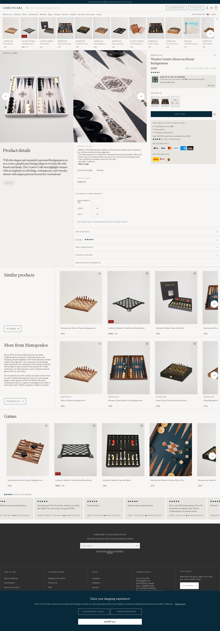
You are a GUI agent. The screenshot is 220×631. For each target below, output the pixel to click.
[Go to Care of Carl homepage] (12, 8)
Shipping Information (56, 578)
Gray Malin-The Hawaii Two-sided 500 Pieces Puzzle (191, 44)
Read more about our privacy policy (110, 552)
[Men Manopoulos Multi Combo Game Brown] (173, 28)
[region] (110, 508)
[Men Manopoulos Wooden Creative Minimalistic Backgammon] (155, 28)
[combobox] (213, 14)
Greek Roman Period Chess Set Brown (82, 44)
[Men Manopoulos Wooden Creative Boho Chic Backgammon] (65, 28)
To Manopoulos (13, 401)
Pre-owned (90, 14)
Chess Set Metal (44, 44)
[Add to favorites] (99, 274)
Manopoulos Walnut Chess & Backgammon (78, 328)
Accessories (33, 14)
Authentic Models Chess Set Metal (170, 328)
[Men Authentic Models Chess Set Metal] (47, 28)
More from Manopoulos (26, 345)
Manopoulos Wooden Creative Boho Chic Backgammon (167, 480)
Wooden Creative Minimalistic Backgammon (153, 44)
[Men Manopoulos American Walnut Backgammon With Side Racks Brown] (209, 28)
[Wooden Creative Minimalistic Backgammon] (165, 101)
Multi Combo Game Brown (171, 44)
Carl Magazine (198, 14)
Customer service (176, 8)
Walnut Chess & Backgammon (8, 44)
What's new (7, 14)
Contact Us (52, 583)
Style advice (196, 8)
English (213, 14)
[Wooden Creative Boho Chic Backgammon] (155, 101)
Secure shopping (11, 578)
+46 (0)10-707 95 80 (147, 588)
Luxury (98, 14)
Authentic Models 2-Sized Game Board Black (126, 328)
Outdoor (73, 14)
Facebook (96, 583)
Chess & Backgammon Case (136, 44)
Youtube (95, 587)
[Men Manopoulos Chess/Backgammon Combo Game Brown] (101, 28)
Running (81, 14)
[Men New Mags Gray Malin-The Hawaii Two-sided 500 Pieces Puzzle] (191, 28)
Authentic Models (29, 41)
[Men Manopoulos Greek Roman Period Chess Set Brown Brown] (83, 28)
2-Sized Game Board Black (27, 44)
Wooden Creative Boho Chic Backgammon (64, 44)
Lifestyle (57, 14)
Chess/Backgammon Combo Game (100, 44)
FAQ (49, 587)
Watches (43, 14)
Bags (50, 14)
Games (14, 53)
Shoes (24, 14)
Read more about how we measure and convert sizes (101, 222)
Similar (19, 275)
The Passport (9, 583)
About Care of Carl (11, 587)
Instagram (96, 578)
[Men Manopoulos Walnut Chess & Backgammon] (28, 449)
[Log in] (207, 7)
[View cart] (216, 7)
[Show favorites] (211, 8)
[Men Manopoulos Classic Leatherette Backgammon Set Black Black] (119, 28)
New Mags (188, 41)
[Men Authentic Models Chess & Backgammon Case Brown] (137, 28)
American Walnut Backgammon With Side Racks (209, 44)
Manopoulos (8, 41)
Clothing (17, 14)
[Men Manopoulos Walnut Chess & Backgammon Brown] (11, 28)
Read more (211, 85)
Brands (65, 14)
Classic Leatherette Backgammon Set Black (118, 44)
